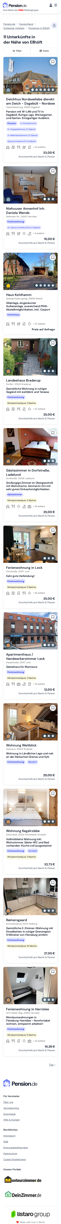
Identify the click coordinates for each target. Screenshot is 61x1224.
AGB (5, 1141)
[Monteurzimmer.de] (22, 1184)
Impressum (9, 1135)
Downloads (9, 1114)
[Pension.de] (15, 4)
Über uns (8, 1102)
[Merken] (53, 62)
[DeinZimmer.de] (22, 1199)
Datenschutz (10, 1153)
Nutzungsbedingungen (15, 1147)
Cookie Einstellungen (14, 1159)
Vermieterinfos (11, 1108)
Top (51, 1065)
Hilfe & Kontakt (11, 1119)
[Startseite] (21, 1083)
